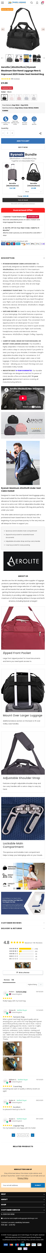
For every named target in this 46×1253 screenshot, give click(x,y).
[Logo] (17, 2)
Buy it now (23, 147)
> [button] (32, 1135)
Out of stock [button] (23, 200)
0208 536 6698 (8, 1214)
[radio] (4, 97)
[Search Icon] (31, 3)
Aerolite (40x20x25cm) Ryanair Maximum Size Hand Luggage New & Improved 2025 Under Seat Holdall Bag (33, 184)
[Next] (43, 29)
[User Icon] (37, 3)
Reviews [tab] (7, 980)
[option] (23, 29)
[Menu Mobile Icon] (2, 2)
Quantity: (4, 128)
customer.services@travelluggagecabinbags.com (20, 1218)
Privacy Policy (23, 1178)
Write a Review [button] (24, 972)
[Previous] (3, 29)
